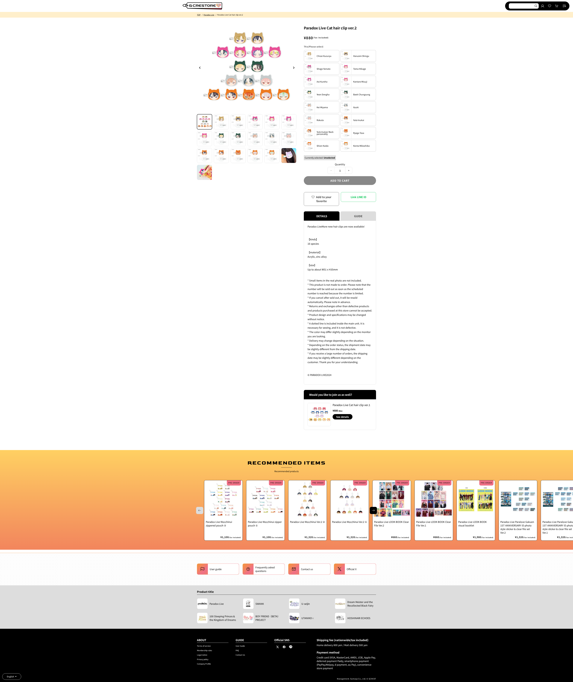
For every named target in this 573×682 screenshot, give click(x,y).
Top (199, 14)
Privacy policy (202, 659)
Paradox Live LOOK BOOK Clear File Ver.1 (433, 523)
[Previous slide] (294, 68)
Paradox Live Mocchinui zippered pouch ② (219, 523)
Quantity (340, 164)
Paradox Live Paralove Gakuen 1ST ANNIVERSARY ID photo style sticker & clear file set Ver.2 (517, 527)
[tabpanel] (340, 303)
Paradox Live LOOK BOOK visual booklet (472, 523)
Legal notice (202, 655)
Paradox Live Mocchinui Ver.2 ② (307, 522)
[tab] (204, 121)
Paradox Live (209, 14)
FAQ (237, 650)
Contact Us (240, 655)
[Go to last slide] (200, 68)
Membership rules (204, 650)
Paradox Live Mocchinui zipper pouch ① (265, 523)
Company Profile (204, 663)
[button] (564, 6)
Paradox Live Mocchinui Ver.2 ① (349, 522)
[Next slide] (373, 510)
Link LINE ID (358, 197)
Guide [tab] (358, 216)
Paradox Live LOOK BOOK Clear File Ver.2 (391, 523)
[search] (536, 6)
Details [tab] (321, 216)
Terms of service (204, 646)
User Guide (240, 646)
